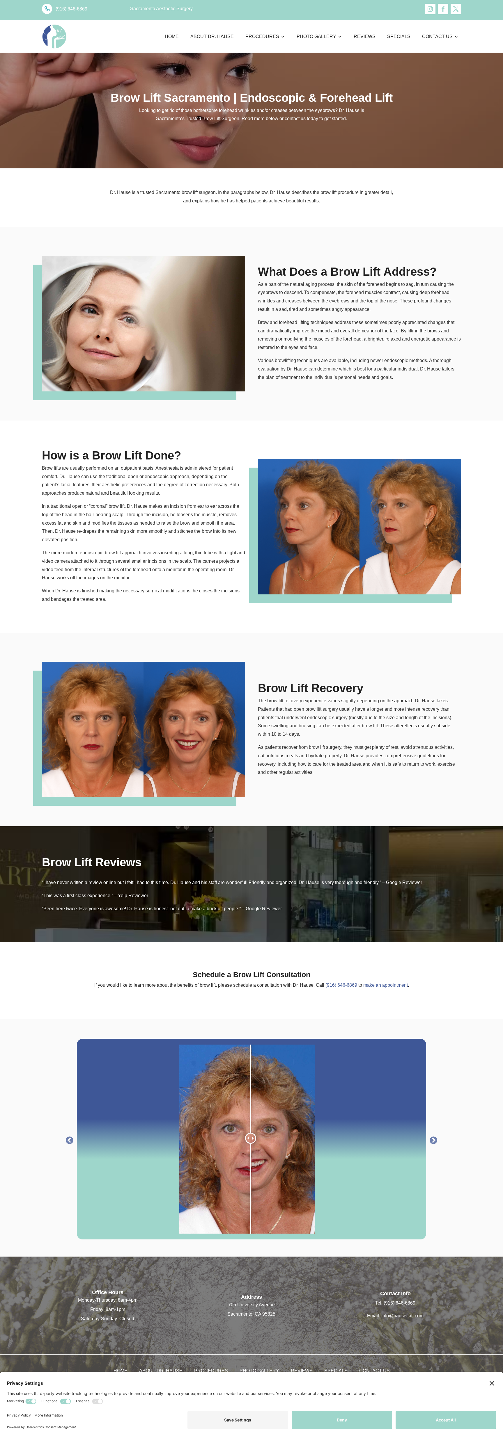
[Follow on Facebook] (443, 9)
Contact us (437, 36)
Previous (68, 1139)
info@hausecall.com (402, 1315)
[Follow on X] (456, 9)
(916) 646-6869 (340, 985)
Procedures (262, 36)
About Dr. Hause (212, 36)
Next (432, 1139)
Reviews (365, 36)
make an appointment (385, 985)
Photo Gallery (316, 36)
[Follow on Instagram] (430, 9)
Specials (398, 36)
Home (172, 36)
